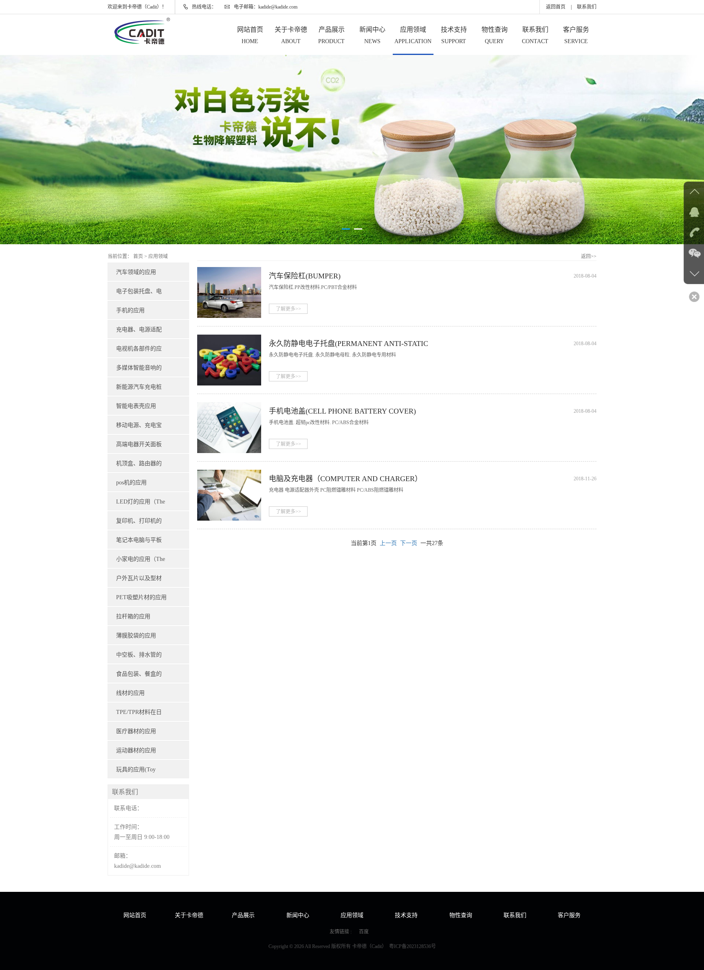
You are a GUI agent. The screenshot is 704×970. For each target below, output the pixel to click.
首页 (138, 256)
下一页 (408, 543)
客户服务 (576, 35)
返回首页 (555, 7)
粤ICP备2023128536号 (412, 946)
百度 (364, 932)
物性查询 (495, 35)
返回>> (588, 256)
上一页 (388, 543)
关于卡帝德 (291, 35)
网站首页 (250, 35)
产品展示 (331, 35)
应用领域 (412, 35)
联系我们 (586, 7)
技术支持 (454, 35)
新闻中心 (372, 35)
